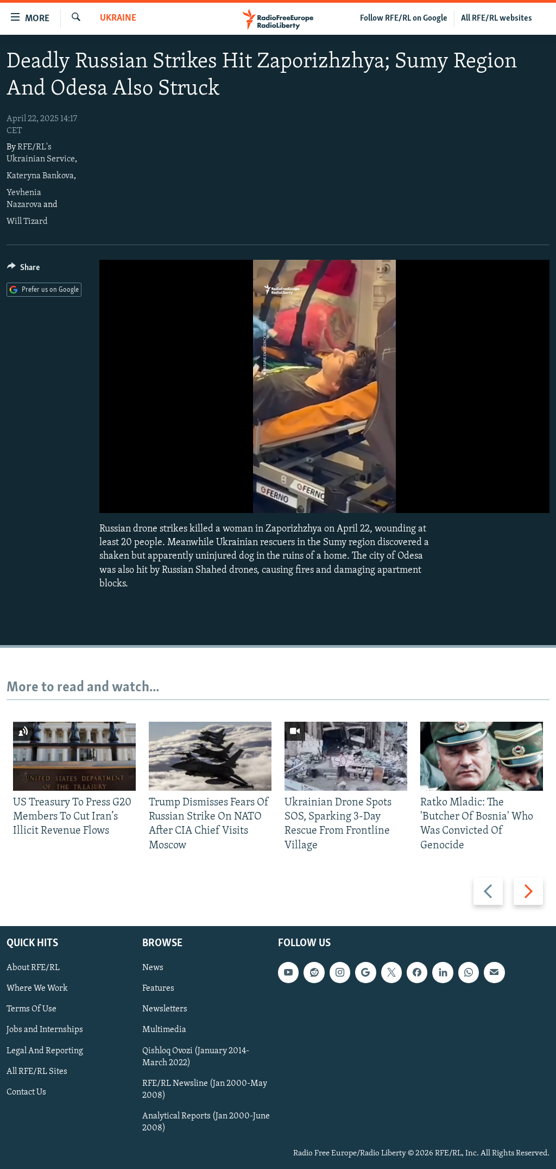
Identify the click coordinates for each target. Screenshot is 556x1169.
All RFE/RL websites (496, 18)
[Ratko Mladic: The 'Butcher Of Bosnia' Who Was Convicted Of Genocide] (481, 756)
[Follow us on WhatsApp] (468, 972)
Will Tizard (27, 221)
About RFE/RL (33, 968)
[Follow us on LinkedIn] (442, 972)
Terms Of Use (31, 1009)
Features (158, 988)
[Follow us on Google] (365, 972)
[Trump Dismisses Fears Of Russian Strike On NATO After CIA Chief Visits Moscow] (210, 756)
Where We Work (37, 988)
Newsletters (164, 1009)
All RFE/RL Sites (37, 1071)
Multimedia (164, 1030)
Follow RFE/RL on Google (403, 18)
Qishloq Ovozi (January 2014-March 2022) (195, 1057)
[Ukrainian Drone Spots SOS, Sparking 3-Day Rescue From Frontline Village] (346, 756)
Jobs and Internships (45, 1030)
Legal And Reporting (45, 1051)
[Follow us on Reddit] (314, 972)
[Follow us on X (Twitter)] (391, 972)
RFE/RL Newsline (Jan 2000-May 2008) (204, 1089)
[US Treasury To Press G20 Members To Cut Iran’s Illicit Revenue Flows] (74, 756)
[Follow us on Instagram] (340, 972)
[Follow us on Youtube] (288, 972)
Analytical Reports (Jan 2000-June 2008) (206, 1122)
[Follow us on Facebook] (417, 972)
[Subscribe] (494, 972)
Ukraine (118, 18)
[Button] (23, 270)
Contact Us (26, 1092)
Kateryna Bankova (40, 176)
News (152, 968)
